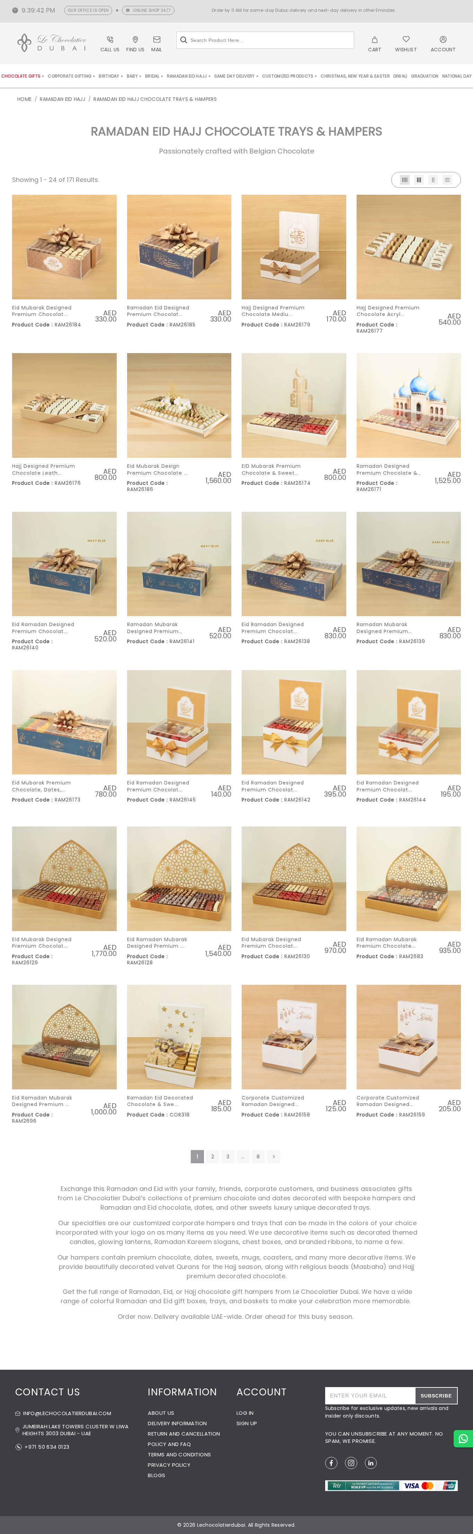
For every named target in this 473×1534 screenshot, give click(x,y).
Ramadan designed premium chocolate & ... (387, 469)
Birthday (109, 76)
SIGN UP (247, 1423)
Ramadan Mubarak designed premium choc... (153, 628)
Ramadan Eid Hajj (187, 76)
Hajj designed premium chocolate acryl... (388, 311)
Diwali (400, 76)
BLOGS (156, 1475)
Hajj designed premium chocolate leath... (43, 469)
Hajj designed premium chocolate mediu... (273, 311)
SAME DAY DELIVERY (234, 76)
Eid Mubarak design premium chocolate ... (157, 469)
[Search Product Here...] (183, 40)
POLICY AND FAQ (169, 1444)
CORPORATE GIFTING (69, 76)
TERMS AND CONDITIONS (179, 1454)
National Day (457, 76)
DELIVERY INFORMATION (177, 1423)
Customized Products (288, 76)
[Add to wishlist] (108, 207)
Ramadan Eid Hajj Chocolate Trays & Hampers (155, 99)
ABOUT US (161, 1413)
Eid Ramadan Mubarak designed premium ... (157, 943)
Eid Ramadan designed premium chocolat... (43, 628)
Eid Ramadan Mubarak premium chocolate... (387, 943)
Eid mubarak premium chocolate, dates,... (41, 786)
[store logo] (52, 44)
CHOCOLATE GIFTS (21, 76)
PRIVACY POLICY (169, 1465)
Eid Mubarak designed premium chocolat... (42, 311)
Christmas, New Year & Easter (355, 76)
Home (24, 99)
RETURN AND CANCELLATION (184, 1433)
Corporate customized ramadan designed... (273, 1101)
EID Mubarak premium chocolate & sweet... (271, 469)
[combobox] (265, 40)
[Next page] (273, 1156)
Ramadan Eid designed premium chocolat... (158, 311)
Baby (132, 76)
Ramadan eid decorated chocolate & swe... (160, 1101)
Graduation (425, 76)
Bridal (152, 76)
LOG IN (245, 1413)
